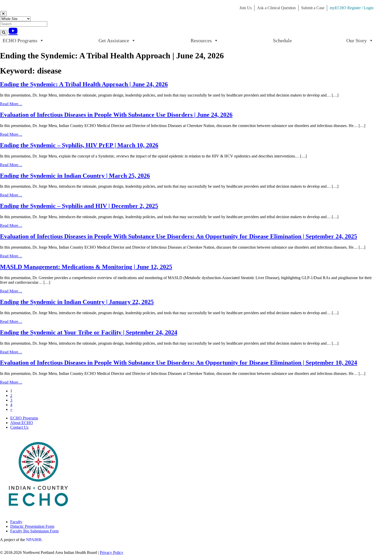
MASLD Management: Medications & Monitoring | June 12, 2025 (86, 266)
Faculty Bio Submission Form (34, 531)
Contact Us (19, 427)
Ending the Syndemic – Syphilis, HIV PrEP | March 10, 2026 (79, 145)
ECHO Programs (20, 40)
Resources (201, 40)
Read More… (11, 104)
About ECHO (21, 422)
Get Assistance (113, 40)
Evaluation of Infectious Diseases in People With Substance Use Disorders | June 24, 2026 (116, 114)
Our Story (356, 40)
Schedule (282, 40)
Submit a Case (312, 8)
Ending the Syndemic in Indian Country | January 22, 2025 (77, 302)
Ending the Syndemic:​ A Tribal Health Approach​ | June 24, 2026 (84, 84)
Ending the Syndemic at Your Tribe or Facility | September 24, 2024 (88, 332)
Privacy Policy (111, 552)
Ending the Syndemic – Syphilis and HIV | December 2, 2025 (79, 206)
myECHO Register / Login (351, 8)
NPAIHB (33, 539)
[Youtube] (13, 31)
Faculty (16, 522)
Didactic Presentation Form (32, 526)
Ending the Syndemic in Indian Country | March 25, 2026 (75, 175)
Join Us (245, 8)
